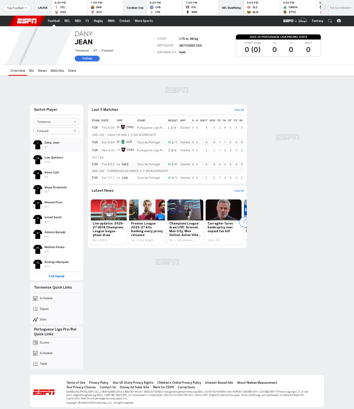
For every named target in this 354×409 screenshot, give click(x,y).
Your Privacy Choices (81, 387)
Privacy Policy (99, 382)
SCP (129, 142)
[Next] (324, 8)
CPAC (130, 127)
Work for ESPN (163, 387)
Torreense (82, 50)
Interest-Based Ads (219, 382)
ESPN (27, 21)
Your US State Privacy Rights (132, 382)
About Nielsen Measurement (257, 382)
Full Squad (56, 276)
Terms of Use (75, 382)
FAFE (125, 164)
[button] (330, 21)
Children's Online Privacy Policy (179, 382)
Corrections (186, 387)
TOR (95, 127)
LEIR (125, 178)
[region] (167, 149)
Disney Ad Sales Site (134, 387)
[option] (109, 222)
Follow (87, 58)
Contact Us (108, 387)
